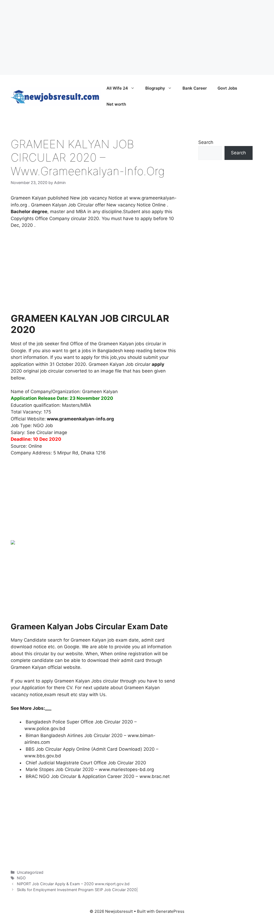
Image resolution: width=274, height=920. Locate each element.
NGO (21, 878)
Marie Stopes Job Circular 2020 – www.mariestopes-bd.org (90, 769)
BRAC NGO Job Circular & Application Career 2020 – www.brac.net (98, 776)
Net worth (116, 104)
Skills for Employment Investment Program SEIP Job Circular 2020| (77, 889)
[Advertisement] (137, 37)
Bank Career (194, 88)
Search (205, 142)
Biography (155, 88)
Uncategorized (30, 872)
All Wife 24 (117, 88)
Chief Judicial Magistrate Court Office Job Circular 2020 (86, 762)
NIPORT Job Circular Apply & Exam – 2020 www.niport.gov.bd (73, 883)
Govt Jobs (227, 88)
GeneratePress (170, 911)
